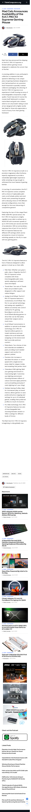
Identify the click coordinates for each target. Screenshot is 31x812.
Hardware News (10, 509)
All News (4, 509)
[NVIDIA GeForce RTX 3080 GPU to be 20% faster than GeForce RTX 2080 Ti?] (15, 615)
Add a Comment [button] (10, 487)
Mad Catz (14, 473)
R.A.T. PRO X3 (5, 476)
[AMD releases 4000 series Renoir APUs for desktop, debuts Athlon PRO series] (15, 501)
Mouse (19, 473)
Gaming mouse (6, 473)
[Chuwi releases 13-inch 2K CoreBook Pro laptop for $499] (15, 588)
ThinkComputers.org (12, 2)
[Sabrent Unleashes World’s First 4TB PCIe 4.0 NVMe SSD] (15, 644)
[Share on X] (23, 54)
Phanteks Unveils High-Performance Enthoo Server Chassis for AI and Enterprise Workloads (13, 751)
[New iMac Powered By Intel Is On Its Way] (15, 561)
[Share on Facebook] (13, 54)
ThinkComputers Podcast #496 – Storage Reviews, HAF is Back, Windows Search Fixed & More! (14, 787)
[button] (3, 2)
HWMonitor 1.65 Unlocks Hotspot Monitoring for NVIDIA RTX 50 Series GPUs (13, 779)
